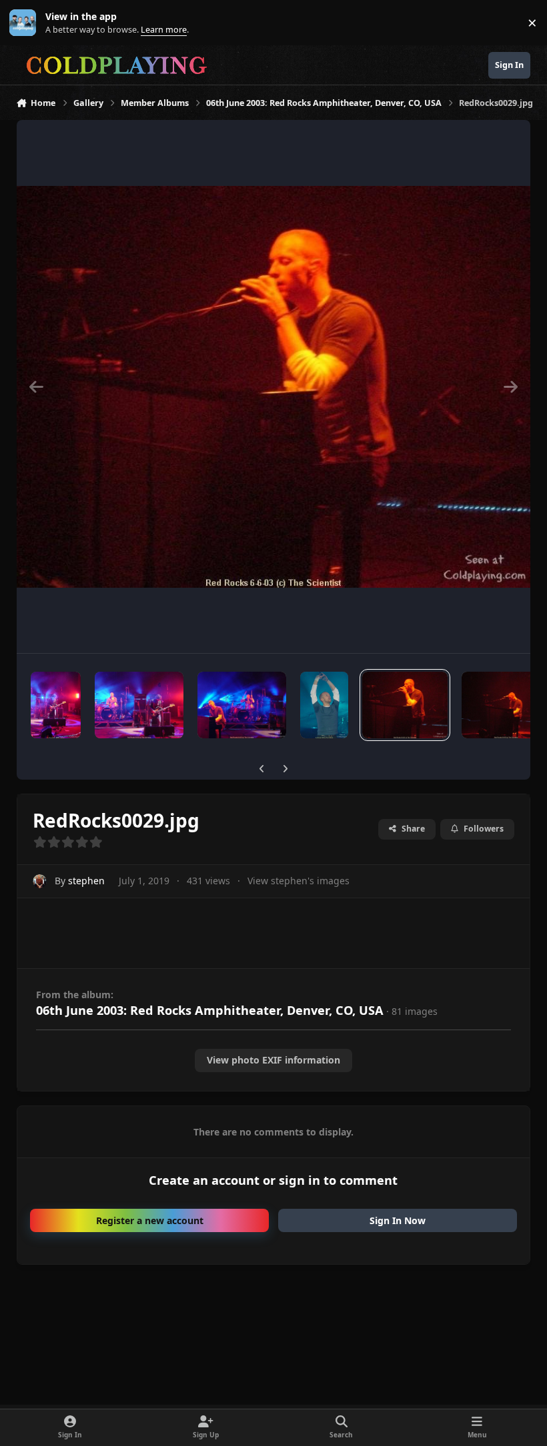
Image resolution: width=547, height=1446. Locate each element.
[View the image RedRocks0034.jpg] (56, 705)
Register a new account (149, 1220)
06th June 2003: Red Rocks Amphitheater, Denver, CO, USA (210, 1010)
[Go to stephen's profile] (40, 881)
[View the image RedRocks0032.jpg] (241, 705)
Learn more (25, 23)
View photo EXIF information (273, 1060)
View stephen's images (298, 880)
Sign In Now (398, 1220)
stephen (86, 880)
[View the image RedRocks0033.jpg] (139, 705)
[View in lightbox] (274, 386)
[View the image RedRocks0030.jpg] (324, 705)
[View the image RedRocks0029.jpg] (405, 705)
